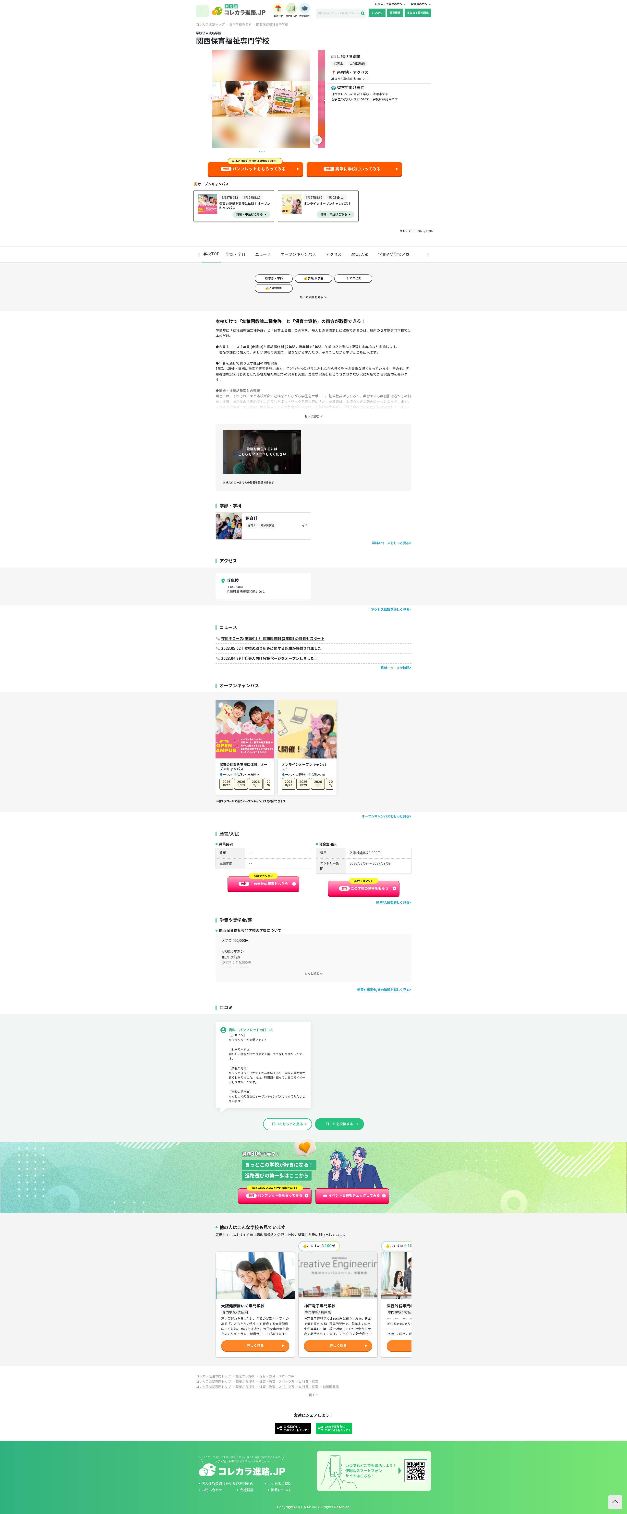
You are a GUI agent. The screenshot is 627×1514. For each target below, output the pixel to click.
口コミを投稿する (339, 1124)
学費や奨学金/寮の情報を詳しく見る (383, 990)
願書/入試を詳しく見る (392, 902)
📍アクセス (353, 278)
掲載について (281, 1490)
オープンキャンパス (298, 254)
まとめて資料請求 (418, 12)
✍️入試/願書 (273, 288)
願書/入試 (359, 254)
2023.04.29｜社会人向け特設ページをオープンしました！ (269, 658)
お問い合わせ (212, 1490)
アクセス (333, 254)
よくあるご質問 (279, 1484)
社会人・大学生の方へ (388, 4)
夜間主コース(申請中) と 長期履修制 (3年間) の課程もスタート (273, 638)
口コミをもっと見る (287, 1124)
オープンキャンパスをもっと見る (385, 816)
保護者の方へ (419, 4)
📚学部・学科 (274, 278)
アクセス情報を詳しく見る (390, 610)
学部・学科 (235, 254)
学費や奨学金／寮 (394, 254)
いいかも (377, 12)
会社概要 (246, 1490)
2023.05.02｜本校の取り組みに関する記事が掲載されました (271, 648)
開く (312, 1395)
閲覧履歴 (395, 12)
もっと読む (312, 973)
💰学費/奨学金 (313, 278)
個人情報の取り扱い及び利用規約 (227, 1484)
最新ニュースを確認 (395, 668)
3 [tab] (264, 151)
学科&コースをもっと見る (390, 543)
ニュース (263, 254)
